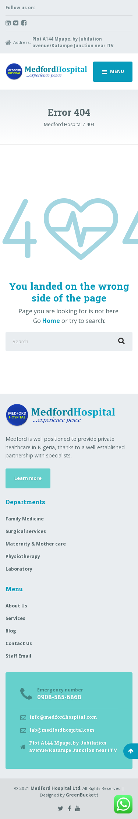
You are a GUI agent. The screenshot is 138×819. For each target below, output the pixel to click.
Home (51, 321)
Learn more (28, 478)
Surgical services (26, 531)
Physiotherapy (23, 556)
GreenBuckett (82, 795)
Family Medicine (25, 519)
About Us (16, 606)
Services (15, 618)
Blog (11, 631)
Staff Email (18, 656)
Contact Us (19, 643)
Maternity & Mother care (36, 544)
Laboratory (19, 569)
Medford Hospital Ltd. (56, 788)
